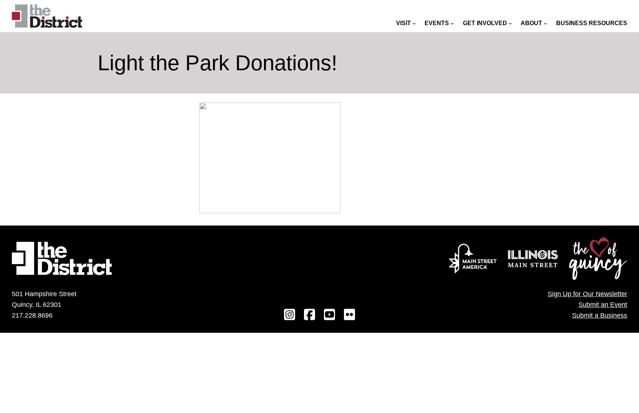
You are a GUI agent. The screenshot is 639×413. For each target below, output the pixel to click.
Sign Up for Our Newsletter (587, 294)
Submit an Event (602, 304)
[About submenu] (545, 23)
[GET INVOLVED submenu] (510, 23)
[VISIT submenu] (414, 23)
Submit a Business (599, 315)
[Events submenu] (452, 23)
